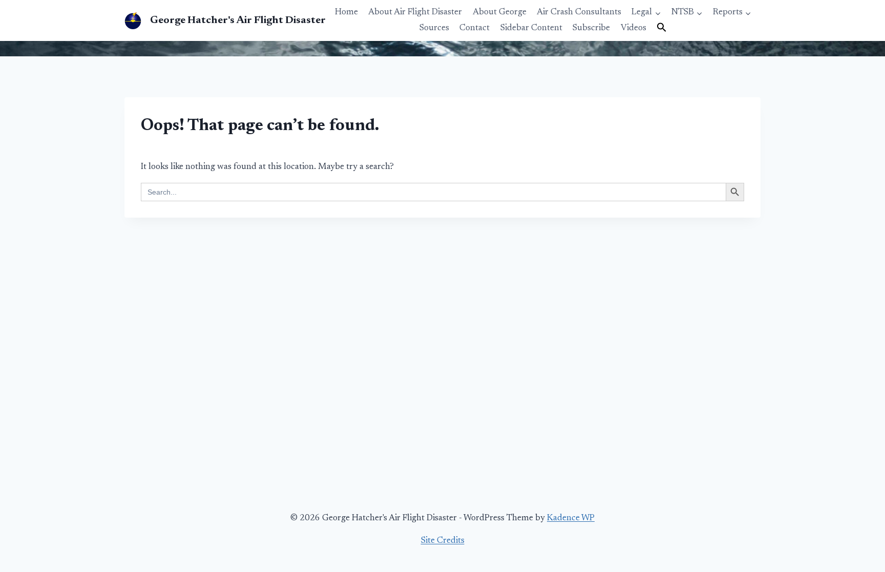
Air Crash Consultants (579, 12)
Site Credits (443, 541)
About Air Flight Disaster (415, 12)
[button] (661, 28)
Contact (474, 28)
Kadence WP (571, 518)
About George (499, 12)
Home (346, 12)
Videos (633, 28)
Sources (434, 28)
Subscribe (591, 28)
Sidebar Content (531, 28)
